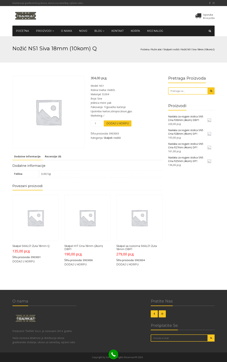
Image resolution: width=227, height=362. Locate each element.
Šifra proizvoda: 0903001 (30, 251)
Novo (83, 31)
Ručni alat (156, 49)
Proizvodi (44, 31)
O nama (66, 31)
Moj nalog (155, 31)
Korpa (135, 31)
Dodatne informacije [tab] (27, 156)
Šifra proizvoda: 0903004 (136, 253)
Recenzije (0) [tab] (53, 156)
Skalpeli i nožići (171, 49)
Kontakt (117, 31)
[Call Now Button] (113, 354)
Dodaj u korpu (117, 123)
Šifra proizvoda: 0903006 (83, 253)
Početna (22, 31)
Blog (98, 31)
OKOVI (87, 357)
